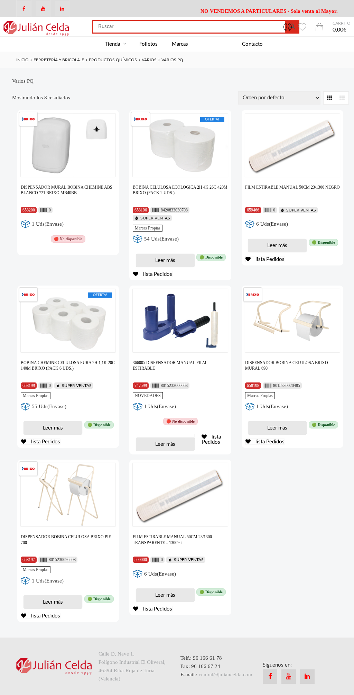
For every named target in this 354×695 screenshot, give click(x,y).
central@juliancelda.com (225, 674)
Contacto (252, 44)
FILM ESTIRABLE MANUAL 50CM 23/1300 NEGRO (292, 187)
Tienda (113, 44)
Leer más (165, 260)
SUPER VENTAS (155, 218)
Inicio (22, 60)
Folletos (148, 44)
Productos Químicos (113, 60)
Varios (149, 60)
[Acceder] (288, 27)
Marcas (180, 44)
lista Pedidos (157, 274)
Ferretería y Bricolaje (59, 60)
